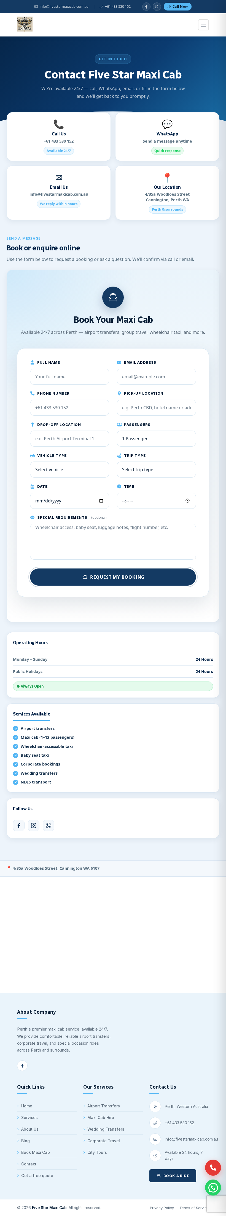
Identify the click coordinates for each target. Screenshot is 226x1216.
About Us (30, 1129)
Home (26, 1106)
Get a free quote (37, 1175)
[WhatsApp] (157, 6)
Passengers (137, 425)
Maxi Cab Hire (100, 1117)
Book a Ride (176, 1175)
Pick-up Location (143, 393)
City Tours (97, 1152)
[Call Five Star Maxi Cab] (213, 1168)
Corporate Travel (103, 1140)
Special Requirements (72, 517)
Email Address (140, 362)
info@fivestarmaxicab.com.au (191, 1139)
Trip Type (135, 456)
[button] (213, 1188)
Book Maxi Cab (35, 1152)
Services (29, 1117)
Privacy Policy (162, 1207)
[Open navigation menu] (203, 24)
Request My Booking (117, 577)
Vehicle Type (51, 456)
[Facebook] (19, 825)
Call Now (180, 6)
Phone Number (53, 393)
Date (42, 486)
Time (129, 486)
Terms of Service (194, 1207)
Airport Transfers (103, 1106)
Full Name (48, 362)
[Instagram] (33, 825)
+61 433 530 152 (179, 1122)
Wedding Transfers (105, 1129)
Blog (25, 1140)
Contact (28, 1164)
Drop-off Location (59, 425)
